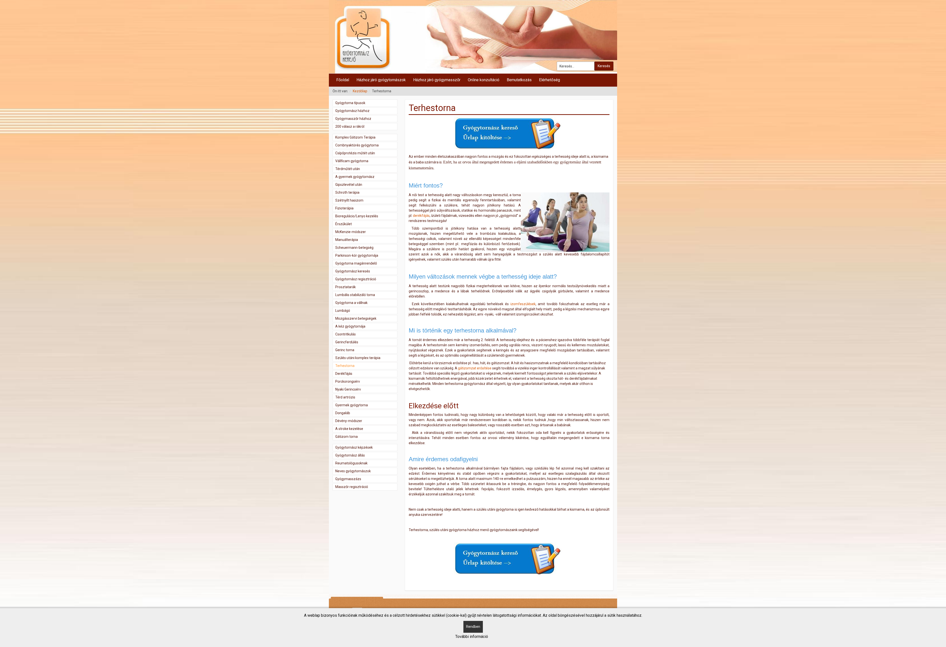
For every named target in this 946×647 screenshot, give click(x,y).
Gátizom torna (346, 437)
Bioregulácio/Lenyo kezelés (356, 216)
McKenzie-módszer (350, 232)
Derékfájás (343, 374)
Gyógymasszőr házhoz (353, 119)
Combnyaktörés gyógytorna (357, 145)
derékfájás (421, 216)
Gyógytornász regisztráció (355, 279)
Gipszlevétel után (348, 185)
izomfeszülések (523, 304)
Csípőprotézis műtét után (355, 153)
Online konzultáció (483, 80)
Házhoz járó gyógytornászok (381, 80)
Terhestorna (345, 366)
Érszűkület (343, 224)
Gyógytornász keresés (352, 271)
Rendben (473, 627)
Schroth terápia (347, 192)
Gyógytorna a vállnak (351, 303)
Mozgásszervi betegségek (355, 318)
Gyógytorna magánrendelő (356, 263)
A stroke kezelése (349, 429)
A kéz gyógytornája (350, 326)
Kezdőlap (360, 91)
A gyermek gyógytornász (354, 177)
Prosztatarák (345, 287)
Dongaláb (342, 413)
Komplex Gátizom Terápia (355, 137)
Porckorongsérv (347, 381)
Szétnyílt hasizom (349, 200)
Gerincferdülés (346, 342)
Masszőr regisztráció (351, 487)
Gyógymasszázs (348, 479)
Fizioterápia (344, 208)
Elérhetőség (549, 80)
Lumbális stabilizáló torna (355, 295)
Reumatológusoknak (351, 463)
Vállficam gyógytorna (351, 161)
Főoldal (342, 80)
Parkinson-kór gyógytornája (356, 255)
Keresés (604, 66)
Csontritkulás (345, 334)
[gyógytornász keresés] (509, 134)
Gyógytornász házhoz (352, 111)
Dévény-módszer (348, 421)
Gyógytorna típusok (350, 103)
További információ (471, 636)
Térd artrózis (345, 397)
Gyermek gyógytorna (351, 405)
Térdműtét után (347, 169)
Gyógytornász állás (350, 455)
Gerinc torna (344, 350)
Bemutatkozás (519, 80)
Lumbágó (342, 311)
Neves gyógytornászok (353, 471)
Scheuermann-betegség (354, 248)
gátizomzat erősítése (474, 368)
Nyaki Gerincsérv (348, 389)
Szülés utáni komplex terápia (357, 358)
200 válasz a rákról (349, 126)
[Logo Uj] (473, 36)
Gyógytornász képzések (354, 447)
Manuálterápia (346, 240)
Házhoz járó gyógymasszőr (436, 80)
